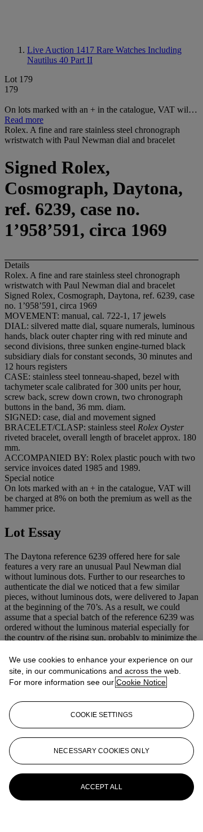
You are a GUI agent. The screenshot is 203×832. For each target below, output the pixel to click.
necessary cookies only (101, 751)
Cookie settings (101, 715)
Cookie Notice (141, 682)
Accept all (101, 787)
